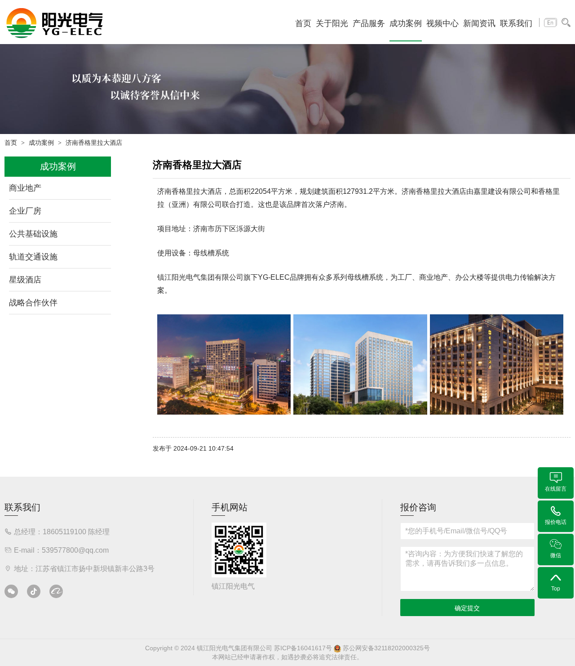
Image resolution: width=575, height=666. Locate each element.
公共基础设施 (33, 233)
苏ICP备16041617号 (303, 648)
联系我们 (516, 23)
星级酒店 (25, 279)
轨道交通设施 (33, 256)
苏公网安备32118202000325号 (385, 648)
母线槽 (204, 253)
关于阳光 (332, 23)
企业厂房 (25, 210)
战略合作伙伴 (33, 302)
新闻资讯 (479, 23)
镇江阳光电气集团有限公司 (200, 277)
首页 (303, 23)
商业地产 (25, 187)
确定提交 (467, 608)
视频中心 (442, 23)
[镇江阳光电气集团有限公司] (54, 22)
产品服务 (369, 23)
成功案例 (405, 23)
